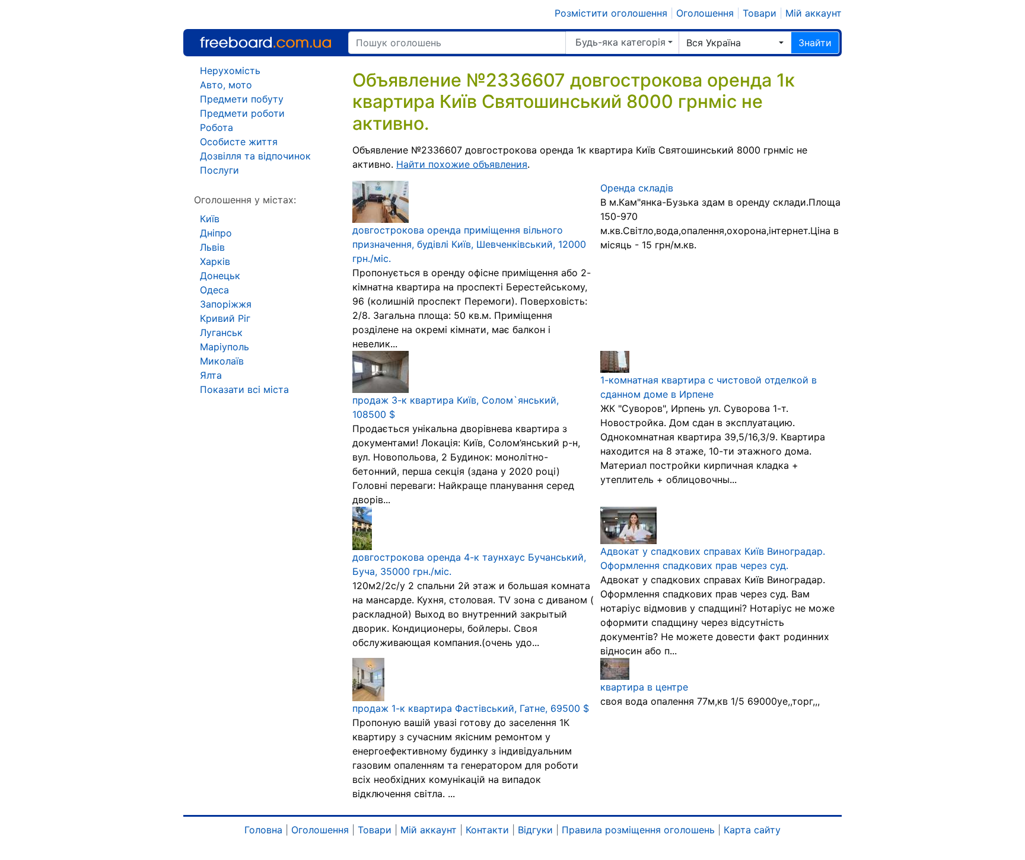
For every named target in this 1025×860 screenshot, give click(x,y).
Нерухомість (230, 70)
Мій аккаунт (813, 13)
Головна (263, 830)
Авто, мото (226, 85)
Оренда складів (636, 188)
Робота (216, 127)
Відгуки (535, 830)
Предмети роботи (242, 113)
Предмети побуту (242, 99)
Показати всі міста (244, 389)
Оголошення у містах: (245, 200)
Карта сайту (752, 830)
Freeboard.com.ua (265, 42)
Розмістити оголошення (611, 13)
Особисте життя (239, 142)
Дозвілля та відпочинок (255, 156)
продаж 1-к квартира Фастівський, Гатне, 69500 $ (470, 708)
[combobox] (735, 42)
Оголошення (705, 13)
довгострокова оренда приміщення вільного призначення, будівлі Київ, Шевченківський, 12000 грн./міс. (469, 244)
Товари (759, 13)
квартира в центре (644, 687)
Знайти (815, 43)
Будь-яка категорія (620, 42)
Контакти (487, 830)
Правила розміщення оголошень (638, 830)
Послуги (219, 170)
